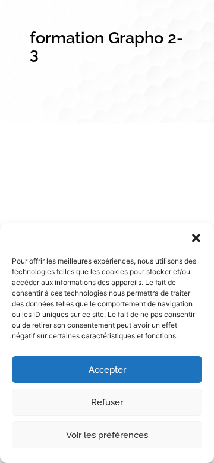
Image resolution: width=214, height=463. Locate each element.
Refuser (107, 402)
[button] (196, 238)
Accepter (107, 369)
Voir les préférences (107, 435)
